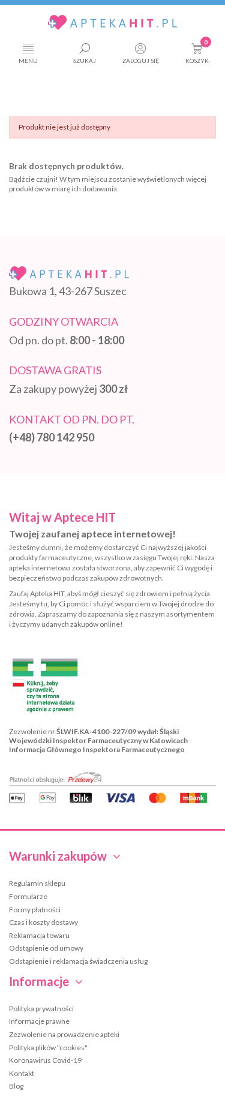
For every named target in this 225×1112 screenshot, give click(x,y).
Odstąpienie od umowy (46, 947)
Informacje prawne (39, 1021)
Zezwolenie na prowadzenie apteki (64, 1034)
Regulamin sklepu (37, 883)
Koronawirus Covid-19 (45, 1060)
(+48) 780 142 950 (51, 437)
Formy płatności (35, 909)
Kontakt (21, 1073)
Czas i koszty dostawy (43, 922)
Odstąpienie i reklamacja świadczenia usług (78, 961)
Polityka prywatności (41, 1008)
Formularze (28, 896)
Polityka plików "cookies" (48, 1047)
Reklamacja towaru (39, 935)
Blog (16, 1085)
